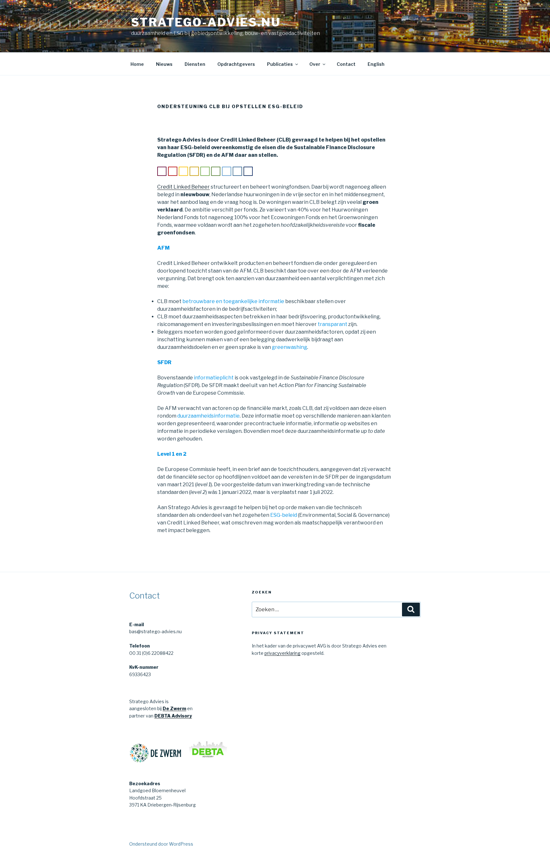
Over (314, 64)
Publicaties (280, 64)
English (376, 64)
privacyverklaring (282, 653)
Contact (346, 64)
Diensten (195, 64)
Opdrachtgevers (236, 64)
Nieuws (164, 64)
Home (137, 64)
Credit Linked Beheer (183, 187)
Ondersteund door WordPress (161, 844)
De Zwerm (174, 708)
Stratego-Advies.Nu (205, 22)
